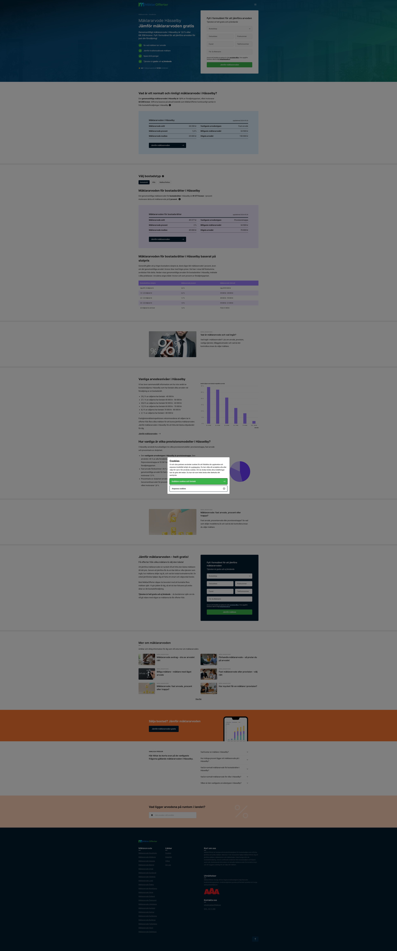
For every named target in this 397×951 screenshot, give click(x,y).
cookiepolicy (195, 467)
